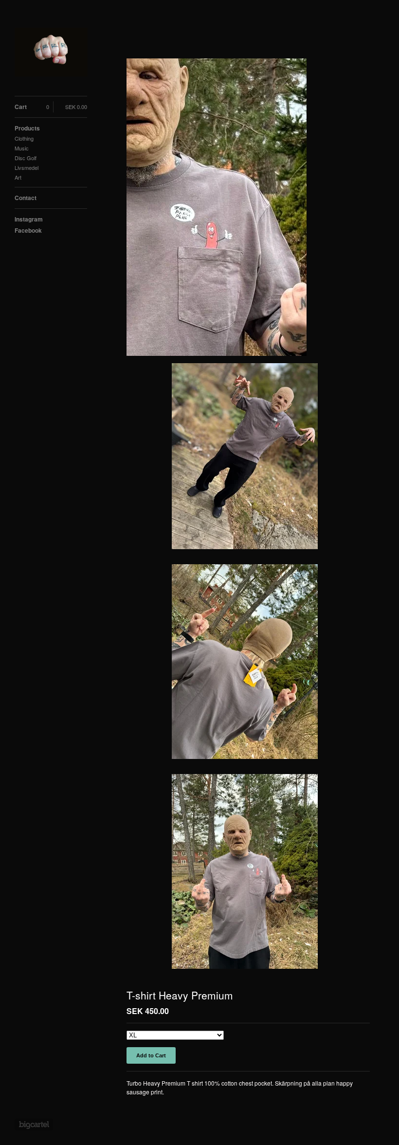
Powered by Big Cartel (34, 1124)
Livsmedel (26, 167)
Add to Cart (151, 1055)
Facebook (28, 230)
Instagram (29, 219)
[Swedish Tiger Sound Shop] (51, 53)
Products (27, 128)
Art (18, 177)
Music (22, 148)
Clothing (24, 138)
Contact (25, 197)
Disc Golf (25, 158)
